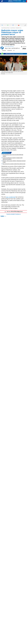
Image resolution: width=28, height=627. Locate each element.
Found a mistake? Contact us (13, 214)
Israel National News (9, 46)
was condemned (11, 197)
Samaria (4, 50)
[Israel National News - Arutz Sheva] (14, 1)
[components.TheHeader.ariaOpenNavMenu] (4, 1)
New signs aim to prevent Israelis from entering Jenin (14, 163)
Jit (13, 50)
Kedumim (9, 50)
